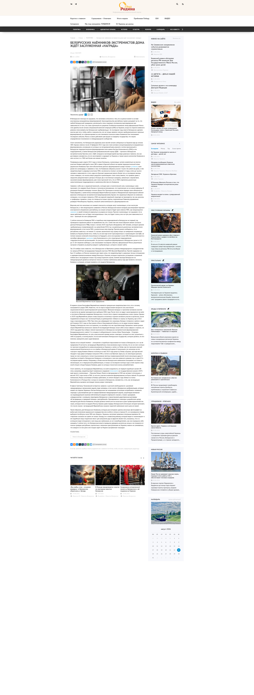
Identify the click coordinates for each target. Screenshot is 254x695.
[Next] (181, 29)
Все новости (175, 29)
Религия (148, 29)
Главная (72, 38)
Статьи (81, 38)
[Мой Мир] (77, 62)
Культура (136, 29)
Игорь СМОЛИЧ (75, 53)
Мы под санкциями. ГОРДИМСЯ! (97, 24)
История (124, 29)
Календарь (161, 29)
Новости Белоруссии (79, 436)
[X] (80, 62)
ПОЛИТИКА (89, 38)
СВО (157, 18)
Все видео (177, 102)
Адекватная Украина (107, 29)
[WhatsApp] (88, 62)
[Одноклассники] (74, 62)
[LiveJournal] (82, 62)
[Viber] (85, 62)
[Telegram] (91, 62)
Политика (76, 29)
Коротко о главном (77, 18)
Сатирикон (74, 24)
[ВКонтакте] (71, 62)
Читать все (177, 38)
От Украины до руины (125, 24)
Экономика (90, 29)
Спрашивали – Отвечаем (101, 18)
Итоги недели (122, 18)
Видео (167, 18)
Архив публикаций (174, 499)
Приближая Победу (141, 18)
